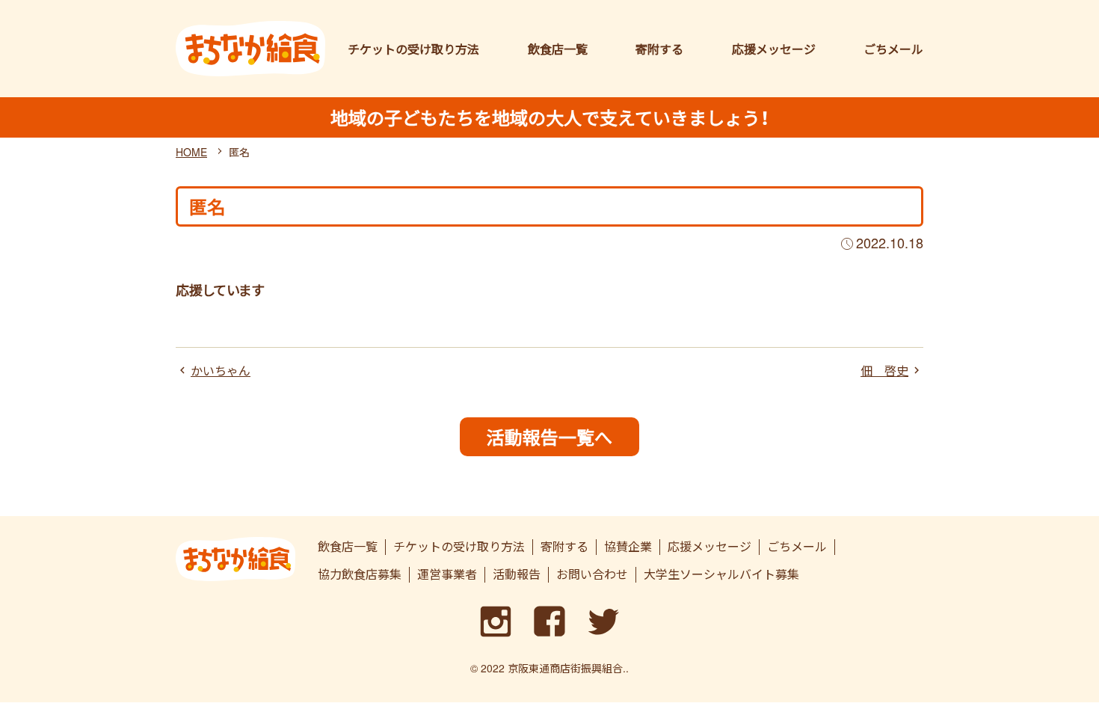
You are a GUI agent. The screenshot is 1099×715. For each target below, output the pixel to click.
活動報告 (517, 575)
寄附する (659, 49)
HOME (191, 151)
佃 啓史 (884, 371)
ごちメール (893, 49)
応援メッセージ (774, 49)
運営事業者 (447, 575)
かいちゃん (220, 371)
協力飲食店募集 (359, 575)
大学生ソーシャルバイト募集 (721, 575)
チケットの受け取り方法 (413, 49)
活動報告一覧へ (549, 436)
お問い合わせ (592, 575)
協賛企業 (628, 547)
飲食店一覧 (558, 49)
